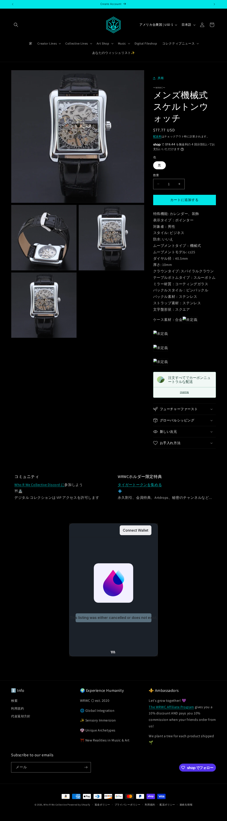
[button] (16, 25)
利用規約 (17, 708)
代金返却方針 (21, 716)
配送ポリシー (167, 804)
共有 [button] (161, 78)
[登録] (86, 767)
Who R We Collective (55, 804)
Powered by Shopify (78, 804)
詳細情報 (184, 392)
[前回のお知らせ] (13, 4)
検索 (14, 701)
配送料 (157, 136)
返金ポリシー (102, 804)
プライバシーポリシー (128, 804)
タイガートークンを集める (140, 484)
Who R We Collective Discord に (39, 484)
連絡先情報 (186, 804)
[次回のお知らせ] (214, 4)
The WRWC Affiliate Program (171, 707)
